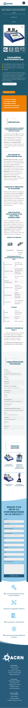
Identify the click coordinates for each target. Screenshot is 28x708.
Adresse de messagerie (8, 528)
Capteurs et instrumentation (14, 672)
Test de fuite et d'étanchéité (14, 670)
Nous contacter (14, 696)
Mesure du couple (14, 667)
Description (14, 17)
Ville (4, 542)
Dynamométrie (14, 669)
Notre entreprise (14, 694)
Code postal (6, 547)
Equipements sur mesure (14, 684)
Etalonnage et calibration (14, 680)
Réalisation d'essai (14, 686)
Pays (5, 552)
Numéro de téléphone (8, 533)
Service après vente (14, 682)
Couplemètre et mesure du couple (12, 9)
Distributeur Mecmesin (14, 674)
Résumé (14, 12)
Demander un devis (9, 92)
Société (5, 556)
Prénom (5, 519)
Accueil (3, 9)
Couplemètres (8, 10)
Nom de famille (7, 523)
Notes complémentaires (8, 561)
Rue (5, 538)
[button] (22, 27)
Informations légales (14, 698)
